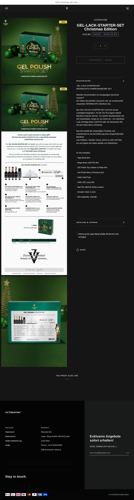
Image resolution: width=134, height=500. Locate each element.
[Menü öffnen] (9, 8)
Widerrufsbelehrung (13, 441)
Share (83, 250)
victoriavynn (100, 20)
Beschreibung (83, 81)
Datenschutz (10, 436)
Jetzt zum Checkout (100, 71)
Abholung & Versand (87, 222)
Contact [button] (45, 428)
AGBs (7, 445)
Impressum (10, 432)
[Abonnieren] (125, 453)
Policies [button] (9, 428)
